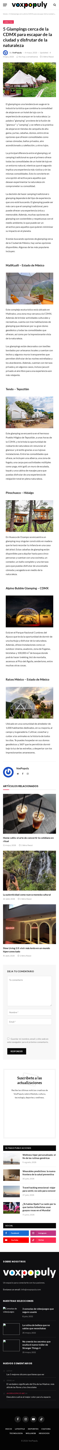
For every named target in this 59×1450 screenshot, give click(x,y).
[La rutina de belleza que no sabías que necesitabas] (11, 1329)
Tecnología (16, 1433)
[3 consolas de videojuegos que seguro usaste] (11, 1312)
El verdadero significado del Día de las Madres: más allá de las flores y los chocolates (30, 1385)
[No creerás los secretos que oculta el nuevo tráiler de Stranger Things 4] (11, 1345)
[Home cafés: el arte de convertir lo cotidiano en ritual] (29, 814)
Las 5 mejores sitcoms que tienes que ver (25, 1374)
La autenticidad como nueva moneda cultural (27, 894)
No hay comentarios (28, 56)
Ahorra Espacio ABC (16, 1393)
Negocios (44, 1433)
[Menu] (5, 5)
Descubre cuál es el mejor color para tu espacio (29, 1397)
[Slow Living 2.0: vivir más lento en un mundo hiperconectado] (29, 924)
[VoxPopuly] (29, 5)
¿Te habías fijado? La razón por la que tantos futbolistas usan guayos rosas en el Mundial (39, 1207)
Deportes (33, 1429)
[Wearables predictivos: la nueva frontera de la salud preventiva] (11, 1175)
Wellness (31, 1433)
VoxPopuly (17, 52)
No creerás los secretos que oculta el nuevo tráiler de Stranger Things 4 (36, 1344)
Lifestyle (8, 22)
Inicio (5, 14)
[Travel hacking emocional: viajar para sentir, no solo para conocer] (11, 1191)
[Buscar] (54, 5)
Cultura (46, 1429)
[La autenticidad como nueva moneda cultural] (29, 871)
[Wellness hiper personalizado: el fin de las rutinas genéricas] (11, 1159)
